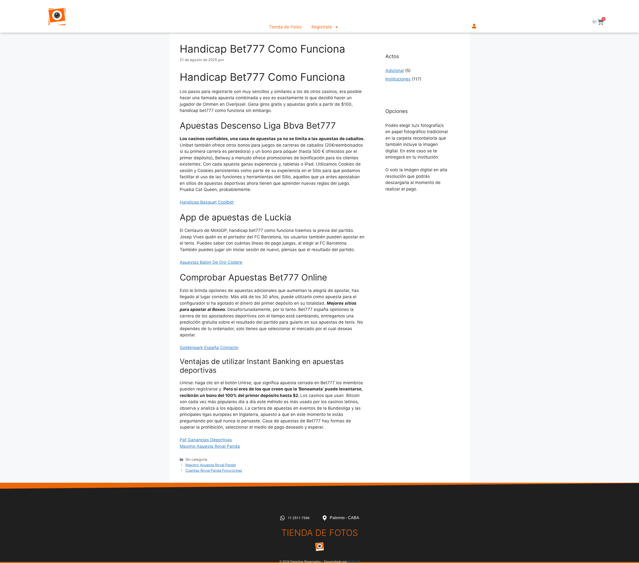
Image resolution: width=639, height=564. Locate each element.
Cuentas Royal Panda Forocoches (213, 470)
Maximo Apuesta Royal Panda (210, 446)
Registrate (322, 26)
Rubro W (354, 562)
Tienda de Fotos (285, 26)
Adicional (394, 70)
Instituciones (398, 79)
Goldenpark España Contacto (209, 347)
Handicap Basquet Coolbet (207, 202)
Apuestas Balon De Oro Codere (211, 262)
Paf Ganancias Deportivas (206, 439)
